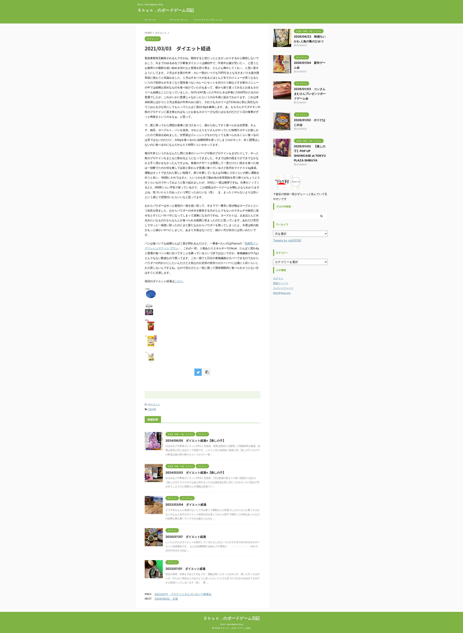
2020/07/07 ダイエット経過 (185, 536)
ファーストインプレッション (208, 20)
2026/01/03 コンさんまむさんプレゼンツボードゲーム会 (310, 93)
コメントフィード (283, 288)
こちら (179, 281)
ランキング (150, 19)
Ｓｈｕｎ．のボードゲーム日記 (165, 10)
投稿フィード (280, 283)
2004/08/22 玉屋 (166, 598)
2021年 (152, 409)
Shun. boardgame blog (231, 624)
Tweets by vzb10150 (287, 240)
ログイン (278, 278)
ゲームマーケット (179, 19)
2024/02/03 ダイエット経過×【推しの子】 (195, 472)
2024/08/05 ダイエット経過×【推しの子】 (195, 440)
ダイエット (154, 404)
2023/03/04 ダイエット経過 (185, 504)
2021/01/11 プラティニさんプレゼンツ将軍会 (183, 594)
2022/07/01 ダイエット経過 (185, 568)
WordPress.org (281, 292)
